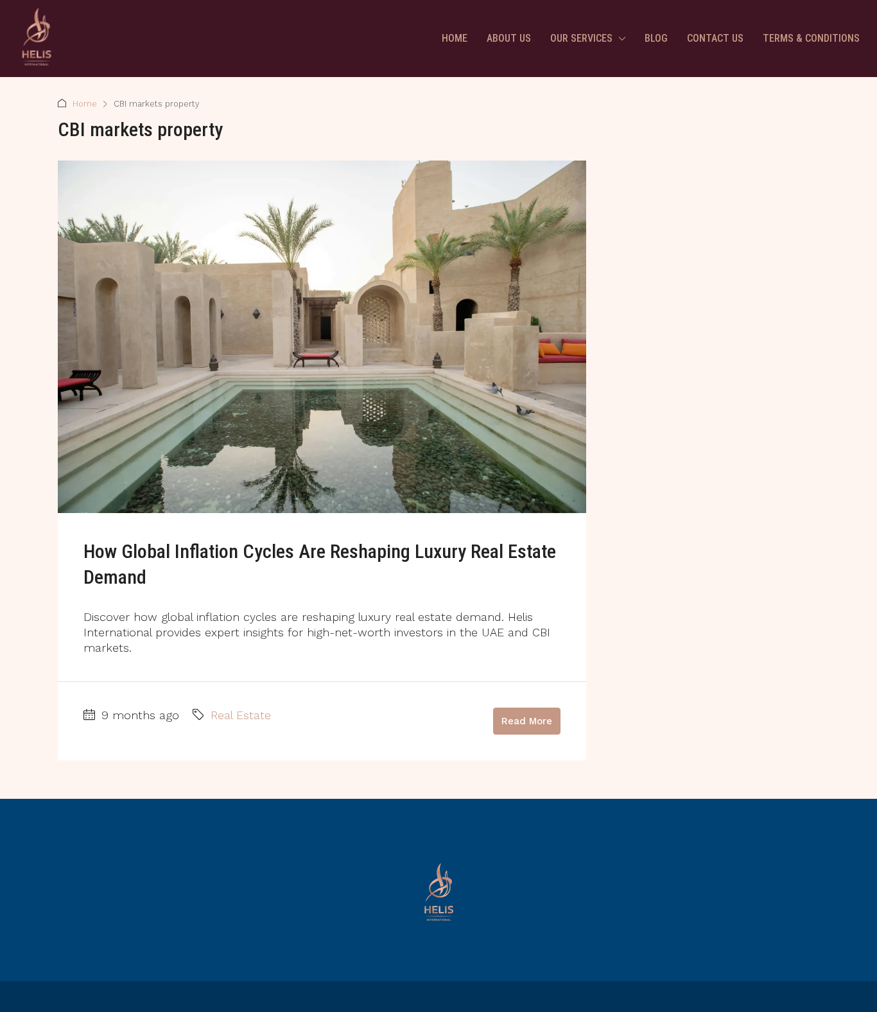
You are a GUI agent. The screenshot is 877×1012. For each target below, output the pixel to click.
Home (454, 38)
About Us (509, 38)
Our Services (581, 38)
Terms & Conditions (811, 38)
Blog (656, 38)
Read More (526, 721)
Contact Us (715, 38)
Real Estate (241, 715)
